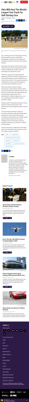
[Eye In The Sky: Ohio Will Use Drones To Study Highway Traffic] (14, 229)
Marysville (8, 140)
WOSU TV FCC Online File (8, 380)
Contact (4, 366)
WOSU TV (5, 348)
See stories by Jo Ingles (14, 175)
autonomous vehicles (19, 143)
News (7, 134)
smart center (16, 140)
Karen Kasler (5, 208)
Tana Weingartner (6, 311)
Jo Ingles (11, 156)
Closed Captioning (6, 369)
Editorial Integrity (6, 360)
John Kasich (8, 143)
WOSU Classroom (6, 351)
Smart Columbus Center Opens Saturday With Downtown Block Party (14, 274)
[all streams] (27, 400)
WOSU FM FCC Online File (8, 374)
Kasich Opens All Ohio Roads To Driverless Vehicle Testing (12, 205)
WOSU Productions (7, 354)
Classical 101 (5, 345)
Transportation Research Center (12, 137)
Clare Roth (5, 242)
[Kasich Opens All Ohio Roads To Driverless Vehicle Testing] (14, 194)
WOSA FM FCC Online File (8, 377)
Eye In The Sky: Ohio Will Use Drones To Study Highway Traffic (14, 240)
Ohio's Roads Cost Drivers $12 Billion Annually (14, 309)
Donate (25, 2)
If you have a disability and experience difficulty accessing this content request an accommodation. (13, 384)
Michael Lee (5, 277)
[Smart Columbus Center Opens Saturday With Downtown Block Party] (14, 263)
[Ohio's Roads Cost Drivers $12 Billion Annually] (14, 298)
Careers (4, 363)
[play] (2, 400)
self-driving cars (9, 146)
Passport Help (6, 371)
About (4, 357)
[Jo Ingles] (4, 159)
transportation (15, 134)
